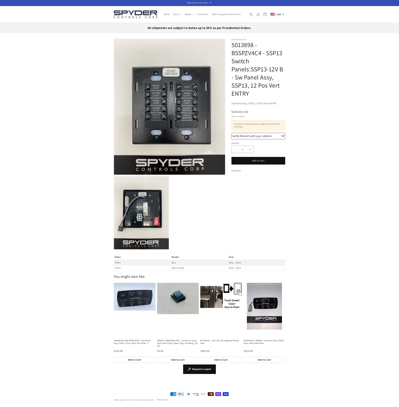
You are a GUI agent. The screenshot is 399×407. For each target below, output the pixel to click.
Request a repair (201, 369)
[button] (177, 14)
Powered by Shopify (146, 400)
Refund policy (162, 400)
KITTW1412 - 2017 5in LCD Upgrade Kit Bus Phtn (219, 342)
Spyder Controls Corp (129, 400)
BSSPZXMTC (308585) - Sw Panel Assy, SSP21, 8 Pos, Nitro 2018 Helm (264, 342)
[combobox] (277, 14)
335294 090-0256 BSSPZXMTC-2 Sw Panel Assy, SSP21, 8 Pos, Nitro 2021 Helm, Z (132, 342)
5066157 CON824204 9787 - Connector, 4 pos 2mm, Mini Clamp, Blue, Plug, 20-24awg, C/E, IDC (177, 343)
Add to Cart (134, 359)
